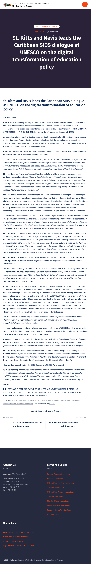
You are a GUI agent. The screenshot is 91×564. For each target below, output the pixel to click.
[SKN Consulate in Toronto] (26, 4)
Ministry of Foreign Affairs (13, 541)
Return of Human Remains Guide (59, 510)
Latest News (41, 26)
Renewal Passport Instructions (58, 474)
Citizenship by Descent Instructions (60, 492)
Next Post (79, 417)
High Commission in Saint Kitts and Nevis (18, 546)
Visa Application (53, 514)
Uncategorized (51, 26)
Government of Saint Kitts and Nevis (16, 537)
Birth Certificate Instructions (58, 501)
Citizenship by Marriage (55, 487)
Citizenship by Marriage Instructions (60, 483)
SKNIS (52, 403)
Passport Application (55, 478)
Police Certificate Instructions (58, 505)
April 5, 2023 (39, 32)
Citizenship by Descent (55, 496)
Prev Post (10, 417)
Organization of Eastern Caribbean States (18, 532)
